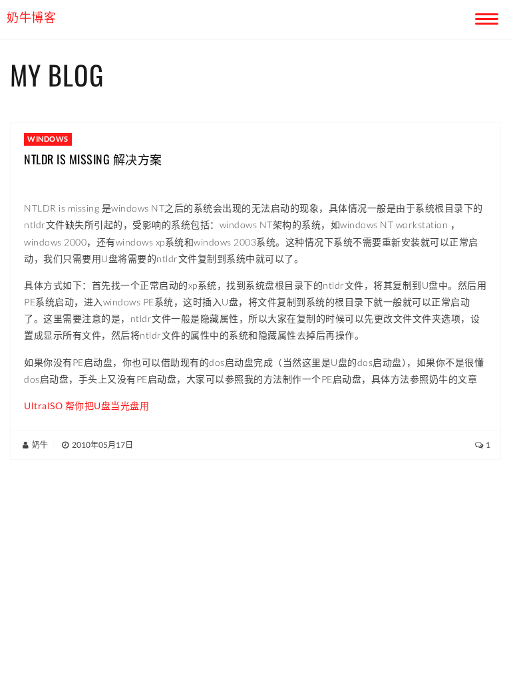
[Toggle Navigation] (484, 17)
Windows (48, 138)
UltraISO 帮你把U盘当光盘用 (86, 405)
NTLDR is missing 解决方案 (93, 159)
